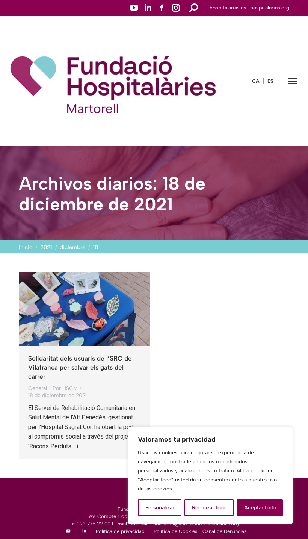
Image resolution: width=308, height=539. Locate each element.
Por (65, 388)
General (37, 388)
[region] (210, 475)
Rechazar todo (209, 507)
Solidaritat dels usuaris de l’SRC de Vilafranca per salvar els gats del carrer (80, 367)
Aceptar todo (260, 507)
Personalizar (159, 507)
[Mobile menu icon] (292, 81)
